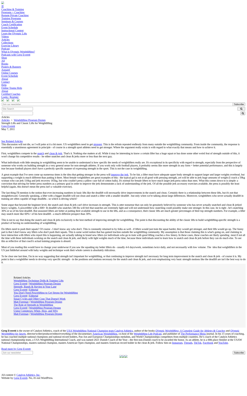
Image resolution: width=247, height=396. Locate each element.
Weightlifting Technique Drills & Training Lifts (39, 280)
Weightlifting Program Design (30, 120)
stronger (97, 144)
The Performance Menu (193, 333)
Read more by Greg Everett (16, 348)
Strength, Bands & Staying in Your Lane (35, 286)
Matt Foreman (21, 301)
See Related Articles (12, 141)
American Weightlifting (104, 333)
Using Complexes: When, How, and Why (36, 310)
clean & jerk (55, 153)
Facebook (208, 342)
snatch (40, 153)
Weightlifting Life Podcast (147, 333)
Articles (5, 120)
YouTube (223, 342)
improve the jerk (119, 174)
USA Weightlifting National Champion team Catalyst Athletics (100, 330)
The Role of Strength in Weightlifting (33, 304)
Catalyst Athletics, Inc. (28, 374)
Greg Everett (20, 283)
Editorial (33, 289)
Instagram (177, 342)
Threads (188, 342)
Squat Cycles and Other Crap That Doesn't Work (40, 298)
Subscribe (239, 104)
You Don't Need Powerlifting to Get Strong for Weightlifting (46, 292)
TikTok (197, 342)
